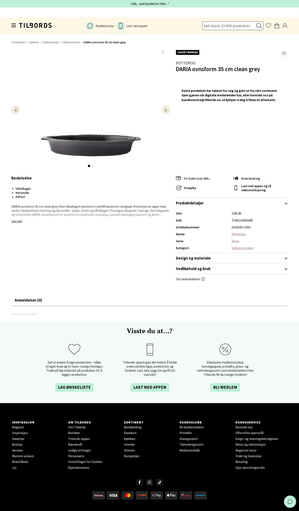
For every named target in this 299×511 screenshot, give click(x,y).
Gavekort (130, 433)
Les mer (16, 221)
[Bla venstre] (16, 110)
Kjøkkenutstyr (51, 42)
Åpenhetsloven (78, 467)
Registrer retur (246, 450)
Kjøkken (34, 42)
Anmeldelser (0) (28, 300)
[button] (284, 53)
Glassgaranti (189, 439)
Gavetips (18, 439)
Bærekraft (75, 444)
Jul (14, 467)
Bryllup (17, 444)
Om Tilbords (77, 427)
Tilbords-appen (79, 439)
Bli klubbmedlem (192, 427)
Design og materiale (193, 258)
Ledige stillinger (79, 450)
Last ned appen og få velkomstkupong (256, 188)
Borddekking (133, 427)
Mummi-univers (23, 456)
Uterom (129, 450)
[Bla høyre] (166, 110)
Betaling (242, 462)
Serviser (17, 450)
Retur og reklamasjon (251, 444)
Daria (235, 241)
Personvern (76, 456)
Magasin (18, 427)
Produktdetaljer (190, 203)
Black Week (20, 462)
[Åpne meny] (13, 26)
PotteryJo (185, 63)
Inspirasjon (20, 433)
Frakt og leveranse (248, 456)
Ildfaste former (71, 42)
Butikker (74, 433)
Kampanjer (131, 456)
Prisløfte (190, 188)
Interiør (129, 444)
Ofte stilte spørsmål (250, 433)
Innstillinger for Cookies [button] (85, 462)
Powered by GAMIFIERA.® (24, 314)
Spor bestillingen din (250, 467)
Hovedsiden (18, 42)
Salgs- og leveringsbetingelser (257, 439)
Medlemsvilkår (190, 450)
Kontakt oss (244, 427)
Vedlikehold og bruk (193, 268)
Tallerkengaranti (191, 444)
